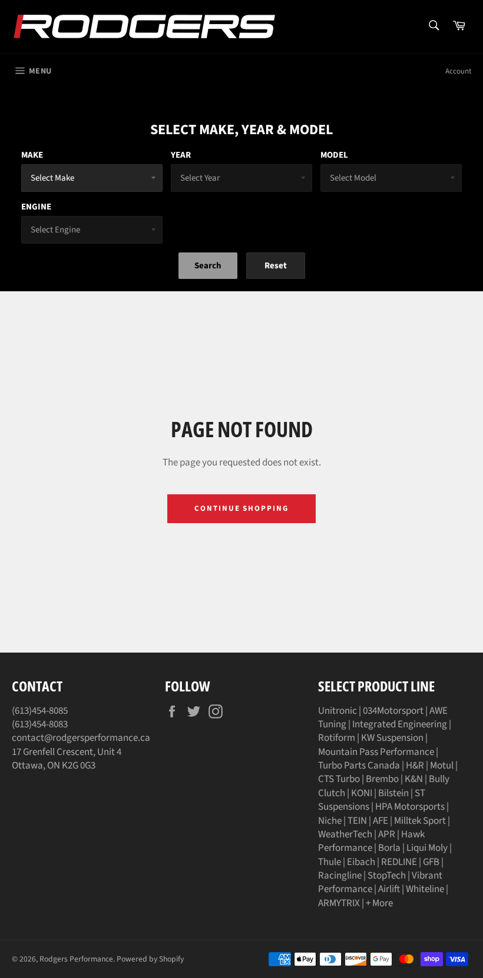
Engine (36, 207)
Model (334, 155)
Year (181, 155)
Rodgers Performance (76, 958)
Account (458, 71)
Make (32, 155)
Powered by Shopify (150, 958)
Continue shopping (241, 508)
